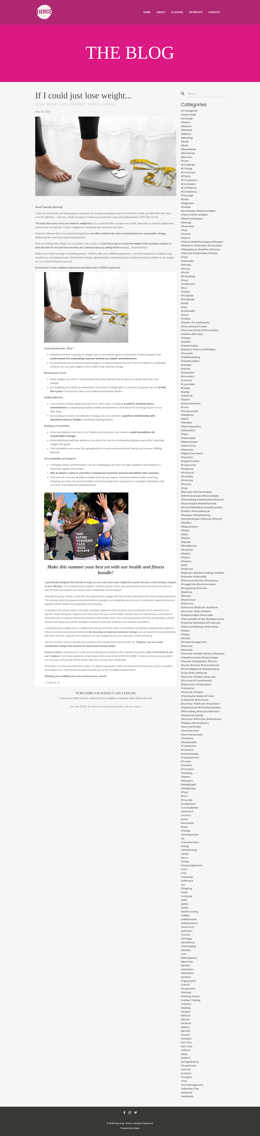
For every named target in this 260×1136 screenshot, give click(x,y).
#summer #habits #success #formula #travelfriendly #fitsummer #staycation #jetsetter (198, 682)
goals (184, 892)
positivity (186, 1004)
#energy (40, 104)
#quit (184, 488)
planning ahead (190, 996)
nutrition (186, 977)
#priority (186, 484)
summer (186, 1069)
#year (184, 792)
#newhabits (188, 438)
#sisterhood (188, 600)
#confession (188, 184)
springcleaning (189, 1061)
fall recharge (189, 850)
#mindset (186, 422)
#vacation (187, 769)
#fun (184, 288)
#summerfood (189, 730)
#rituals (186, 542)
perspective (188, 988)
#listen (185, 399)
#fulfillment (188, 284)
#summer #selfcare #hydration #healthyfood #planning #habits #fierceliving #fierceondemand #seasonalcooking (201, 709)
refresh (185, 1019)
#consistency (189, 191)
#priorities (187, 476)
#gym (185, 315)
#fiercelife (52, 104)
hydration (186, 931)
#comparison (189, 180)
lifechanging (188, 946)
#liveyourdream (191, 403)
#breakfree (188, 153)
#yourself (186, 800)
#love (184, 407)
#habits (63, 104)
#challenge (188, 165)
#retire (185, 538)
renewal (186, 1023)
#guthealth (188, 311)
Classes (177, 12)
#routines (187, 549)
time (184, 1081)
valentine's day (190, 1088)
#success (187, 646)
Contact (214, 12)
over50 (185, 984)
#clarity (186, 176)
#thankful (187, 750)
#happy (186, 338)
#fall (184, 230)
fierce (184, 858)
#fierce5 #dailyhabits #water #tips (199, 255)
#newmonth (188, 446)
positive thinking (190, 1000)
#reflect (186, 523)
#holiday (186, 365)
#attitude (187, 118)
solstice (185, 1058)
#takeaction (188, 746)
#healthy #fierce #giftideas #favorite (198, 351)
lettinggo (186, 938)
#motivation (93, 104)
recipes (185, 1011)
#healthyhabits (78, 104)
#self (184, 565)
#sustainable (189, 742)
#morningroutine (191, 426)
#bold (184, 145)
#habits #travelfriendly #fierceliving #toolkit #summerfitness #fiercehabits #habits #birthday (199, 328)
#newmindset (189, 442)
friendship (187, 877)
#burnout (186, 157)
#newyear (187, 449)
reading (185, 1008)
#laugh (185, 388)
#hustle (185, 368)
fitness (185, 861)
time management (192, 1085)
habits (184, 904)
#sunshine (187, 738)
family (185, 854)
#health (186, 342)
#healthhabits (189, 345)
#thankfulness (190, 754)
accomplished (189, 807)
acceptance (188, 804)
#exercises (187, 226)
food (184, 869)
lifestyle (185, 950)
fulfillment (187, 881)
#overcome (188, 465)
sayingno (186, 1038)
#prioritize (187, 480)
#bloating (187, 138)
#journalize (188, 384)
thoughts (186, 1077)
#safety (186, 553)
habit (184, 900)
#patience (187, 469)
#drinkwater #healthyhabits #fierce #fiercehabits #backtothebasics (198, 214)
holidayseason (189, 923)
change (185, 830)
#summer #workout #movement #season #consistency (201, 721)
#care (185, 161)
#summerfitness (191, 727)
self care (186, 1042)
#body (185, 141)
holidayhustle (189, 919)
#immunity (187, 376)
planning (186, 992)
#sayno (185, 557)
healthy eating (189, 911)
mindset (185, 965)
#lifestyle (187, 395)
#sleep (185, 630)
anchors (186, 815)
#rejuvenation (189, 526)
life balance (188, 942)
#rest (184, 534)
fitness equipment (192, 865)
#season (186, 561)
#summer (187, 650)
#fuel (184, 280)
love (183, 954)
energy (185, 846)
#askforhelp (188, 114)
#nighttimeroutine (192, 453)
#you (184, 796)
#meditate (187, 415)
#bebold (186, 126)
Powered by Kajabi (130, 1128)
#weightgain (188, 784)
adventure (187, 811)
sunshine (186, 1073)
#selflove (186, 592)
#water (185, 777)
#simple (186, 596)
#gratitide (187, 295)
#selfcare (187, 569)
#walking (186, 773)
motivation (187, 969)
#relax (185, 530)
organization (188, 981)
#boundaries (188, 149)
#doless (186, 207)
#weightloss (108, 104)
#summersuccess (192, 734)
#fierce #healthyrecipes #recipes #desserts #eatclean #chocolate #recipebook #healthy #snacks (202, 245)
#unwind (186, 765)
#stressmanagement (194, 642)
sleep (184, 1054)
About (161, 12)
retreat (185, 1031)
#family (186, 234)
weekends (187, 1096)
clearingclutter (190, 834)
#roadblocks (189, 546)
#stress (185, 638)
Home (147, 12)
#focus (185, 268)
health (185, 907)
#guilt (184, 303)
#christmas (188, 172)
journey (185, 934)
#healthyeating (190, 357)
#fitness (186, 265)
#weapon (187, 781)
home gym (187, 927)
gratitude (186, 896)
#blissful (186, 134)
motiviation (187, 973)
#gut (184, 307)
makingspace (189, 958)
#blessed (186, 130)
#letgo (185, 392)
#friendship (188, 276)
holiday (185, 915)
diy (182, 838)
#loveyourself (189, 411)
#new (184, 434)
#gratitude (187, 299)
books (184, 819)
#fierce (185, 238)
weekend (186, 1092)
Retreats (195, 12)
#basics (185, 122)
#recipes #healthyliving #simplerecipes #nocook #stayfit (201, 517)
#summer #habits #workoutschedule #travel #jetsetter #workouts (197, 696)
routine (185, 1035)
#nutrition (187, 457)
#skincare (187, 603)
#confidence (189, 188)
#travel (185, 761)
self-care (186, 1046)
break (184, 827)
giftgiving (186, 888)
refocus (185, 1015)
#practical (187, 472)
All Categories (189, 111)
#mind (185, 419)
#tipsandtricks (190, 757)
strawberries (188, 1065)
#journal (186, 380)
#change (186, 168)
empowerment (190, 842)
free (183, 873)
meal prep (187, 961)
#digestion (187, 203)
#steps (185, 634)
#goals (185, 291)
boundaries (187, 823)
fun (183, 884)
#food (185, 272)
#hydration (188, 372)
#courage (187, 195)
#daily (185, 199)
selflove (185, 1050)
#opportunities (190, 461)
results (185, 1027)
